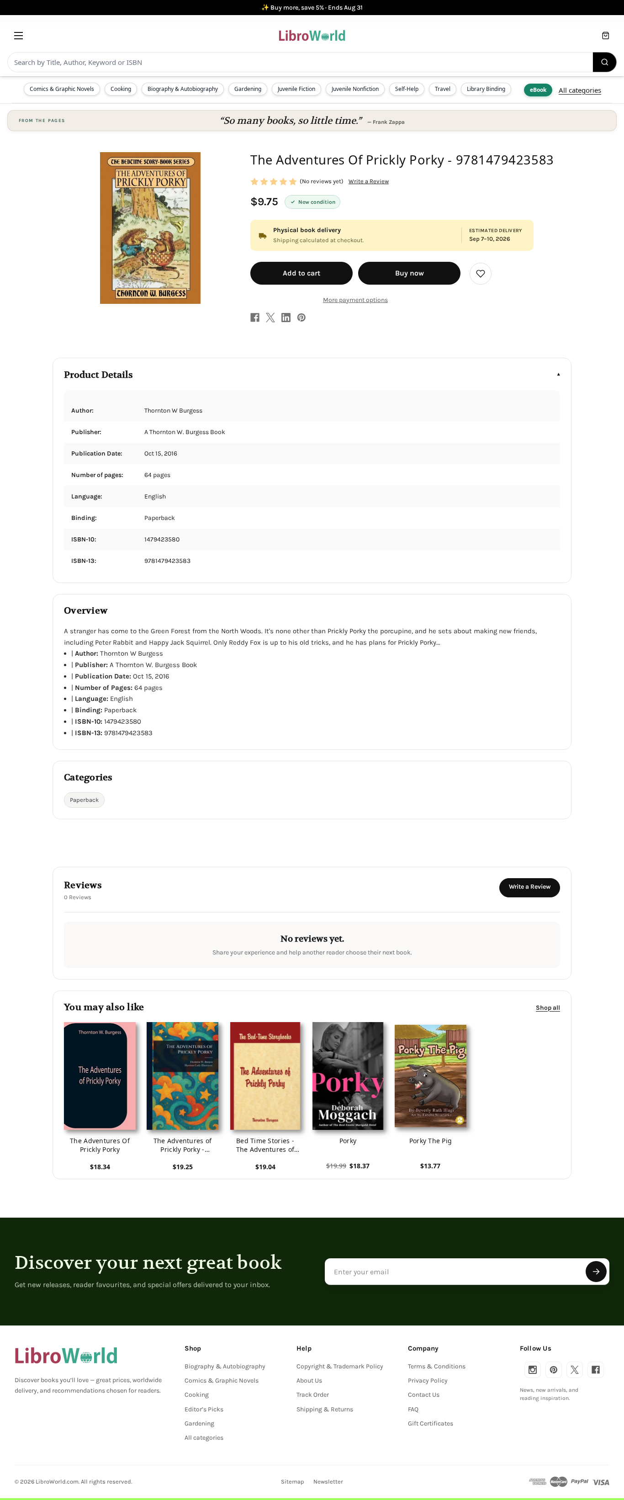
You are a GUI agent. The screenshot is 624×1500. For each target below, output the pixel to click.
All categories (580, 90)
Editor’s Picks (204, 1409)
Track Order (312, 1395)
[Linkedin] (286, 317)
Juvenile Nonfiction (355, 89)
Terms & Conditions (436, 1366)
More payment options (355, 300)
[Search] (605, 62)
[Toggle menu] (18, 35)
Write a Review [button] (369, 181)
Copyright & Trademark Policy (339, 1366)
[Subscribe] (596, 1271)
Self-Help (406, 89)
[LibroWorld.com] (66, 1355)
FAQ (413, 1409)
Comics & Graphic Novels (62, 89)
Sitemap (292, 1481)
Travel (442, 89)
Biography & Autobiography (183, 89)
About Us (309, 1380)
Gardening (247, 89)
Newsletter (328, 1481)
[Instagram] (532, 1370)
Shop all (548, 1008)
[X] (270, 317)
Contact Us (423, 1395)
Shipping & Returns (324, 1409)
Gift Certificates (430, 1423)
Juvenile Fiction (296, 89)
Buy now (409, 273)
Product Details (98, 375)
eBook (538, 90)
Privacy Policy (428, 1380)
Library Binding (486, 89)
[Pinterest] (301, 317)
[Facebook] (254, 317)
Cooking (121, 89)
